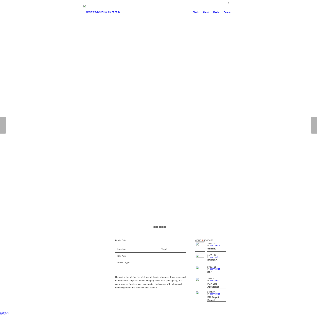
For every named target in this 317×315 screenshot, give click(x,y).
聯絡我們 (4, 313)
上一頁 (3, 125)
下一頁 (314, 125)
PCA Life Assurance (213, 285)
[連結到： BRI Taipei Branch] (200, 295)
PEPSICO (212, 260)
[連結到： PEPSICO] (200, 258)
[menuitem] (218, 2)
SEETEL (211, 248)
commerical (215, 245)
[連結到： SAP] (200, 270)
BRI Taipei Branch (213, 298)
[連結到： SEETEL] (200, 247)
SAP (209, 272)
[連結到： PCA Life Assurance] (200, 282)
